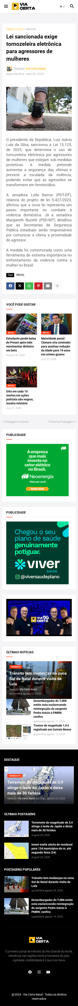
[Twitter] (20, 286)
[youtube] (48, 972)
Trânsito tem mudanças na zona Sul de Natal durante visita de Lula (52, 882)
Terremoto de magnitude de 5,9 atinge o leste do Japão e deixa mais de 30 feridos (52, 826)
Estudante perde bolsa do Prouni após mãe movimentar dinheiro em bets (21, 344)
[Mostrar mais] (57, 286)
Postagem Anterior (17, 421)
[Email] (48, 286)
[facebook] (29, 972)
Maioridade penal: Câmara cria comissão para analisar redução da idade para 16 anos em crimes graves (56, 346)
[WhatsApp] (29, 286)
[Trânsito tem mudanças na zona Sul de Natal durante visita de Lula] (16, 884)
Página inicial (14, 29)
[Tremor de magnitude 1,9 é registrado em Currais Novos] (18, 732)
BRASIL (31, 29)
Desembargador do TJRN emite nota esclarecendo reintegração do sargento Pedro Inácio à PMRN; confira (50, 708)
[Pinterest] (38, 286)
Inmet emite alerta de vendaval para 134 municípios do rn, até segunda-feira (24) (52, 848)
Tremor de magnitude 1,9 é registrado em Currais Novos (52, 727)
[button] (5, 6)
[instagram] (39, 972)
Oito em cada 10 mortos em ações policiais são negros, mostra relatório (19, 397)
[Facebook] (10, 286)
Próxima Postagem (61, 421)
